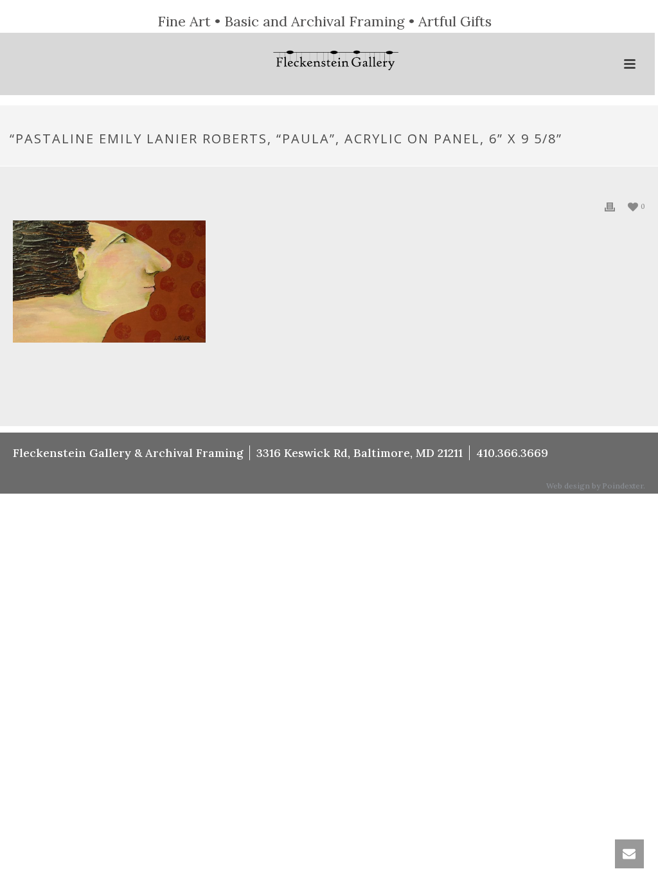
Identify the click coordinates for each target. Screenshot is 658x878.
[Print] (610, 206)
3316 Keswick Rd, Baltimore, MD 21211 (359, 452)
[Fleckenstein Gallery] (328, 62)
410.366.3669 (512, 452)
